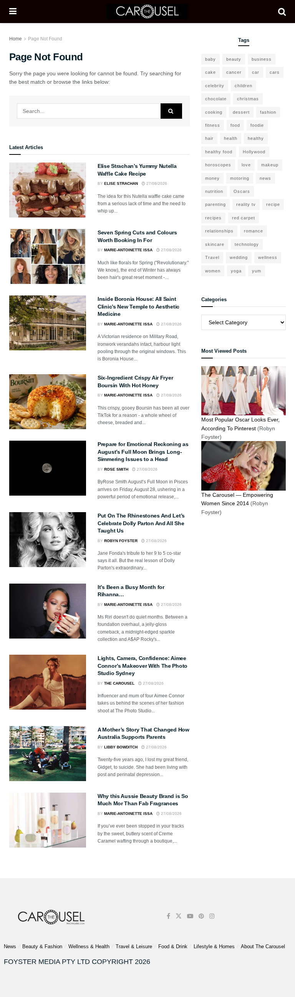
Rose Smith (116, 469)
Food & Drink (172, 946)
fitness (212, 125)
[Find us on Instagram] (212, 916)
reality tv (246, 204)
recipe (273, 204)
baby (210, 59)
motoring (239, 178)
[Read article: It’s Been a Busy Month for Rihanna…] (47, 611)
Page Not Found (45, 38)
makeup (269, 165)
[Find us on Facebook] (168, 916)
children (243, 85)
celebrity (214, 85)
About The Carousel (263, 946)
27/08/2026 (156, 183)
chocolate (216, 98)
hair (209, 138)
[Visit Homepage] (147, 11)
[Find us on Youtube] (190, 916)
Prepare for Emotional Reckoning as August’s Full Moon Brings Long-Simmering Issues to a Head (143, 451)
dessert (241, 112)
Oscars (242, 191)
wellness (267, 257)
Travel (212, 257)
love (246, 165)
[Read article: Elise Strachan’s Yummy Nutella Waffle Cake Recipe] (47, 190)
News (10, 946)
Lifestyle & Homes (214, 946)
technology (247, 244)
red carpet (243, 218)
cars (275, 72)
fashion (268, 112)
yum (256, 271)
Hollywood (254, 151)
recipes (213, 218)
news (265, 178)
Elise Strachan (121, 183)
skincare (214, 244)
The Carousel (119, 683)
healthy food (218, 151)
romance (253, 231)
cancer (234, 72)
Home (15, 38)
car (255, 72)
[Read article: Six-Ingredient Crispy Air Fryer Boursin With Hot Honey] (47, 401)
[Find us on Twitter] (179, 916)
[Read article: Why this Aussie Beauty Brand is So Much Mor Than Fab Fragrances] (47, 820)
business (262, 59)
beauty (233, 59)
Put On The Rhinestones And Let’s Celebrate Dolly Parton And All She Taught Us (141, 523)
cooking (213, 112)
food (235, 125)
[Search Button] (282, 11)
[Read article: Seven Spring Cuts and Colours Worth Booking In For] (47, 256)
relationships (219, 231)
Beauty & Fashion (42, 946)
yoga (236, 271)
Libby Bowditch (121, 747)
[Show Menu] (13, 11)
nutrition (214, 191)
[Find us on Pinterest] (201, 916)
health (230, 138)
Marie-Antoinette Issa (128, 250)
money (212, 178)
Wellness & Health (88, 946)
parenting (215, 204)
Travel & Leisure (134, 946)
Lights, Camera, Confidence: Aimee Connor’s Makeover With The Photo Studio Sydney (142, 665)
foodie (257, 125)
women (212, 271)
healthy (256, 138)
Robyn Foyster (121, 541)
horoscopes (218, 165)
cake (210, 72)
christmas (248, 98)
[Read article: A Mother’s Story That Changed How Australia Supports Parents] (47, 753)
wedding (239, 257)
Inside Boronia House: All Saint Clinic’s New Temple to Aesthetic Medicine (138, 306)
